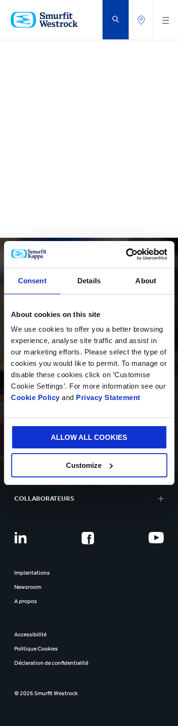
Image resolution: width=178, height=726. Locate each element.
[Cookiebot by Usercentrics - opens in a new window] (126, 254)
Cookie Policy (35, 397)
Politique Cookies (36, 648)
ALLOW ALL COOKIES (89, 437)
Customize (84, 465)
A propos (25, 601)
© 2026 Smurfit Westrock (46, 693)
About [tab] (145, 281)
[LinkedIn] (20, 537)
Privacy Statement (107, 397)
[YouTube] (156, 537)
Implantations (32, 572)
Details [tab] (89, 281)
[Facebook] (88, 538)
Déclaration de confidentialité (51, 663)
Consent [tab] (32, 281)
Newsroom (27, 587)
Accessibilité (30, 634)
